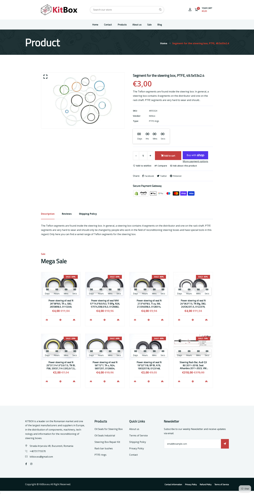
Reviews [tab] (67, 213)
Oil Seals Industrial (105, 435)
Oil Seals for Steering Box (109, 429)
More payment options (195, 161)
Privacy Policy (136, 448)
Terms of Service (138, 435)
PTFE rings (154, 121)
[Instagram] (31, 463)
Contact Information (173, 484)
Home (95, 24)
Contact (108, 24)
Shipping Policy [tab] (88, 213)
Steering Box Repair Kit (107, 442)
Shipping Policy (137, 442)
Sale (149, 24)
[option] (83, 100)
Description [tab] (48, 213)
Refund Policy (206, 484)
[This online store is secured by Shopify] (141, 193)
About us (136, 24)
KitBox (152, 115)
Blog (159, 24)
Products (122, 24)
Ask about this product (185, 165)
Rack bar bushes (104, 448)
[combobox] (127, 9)
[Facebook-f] (26, 463)
